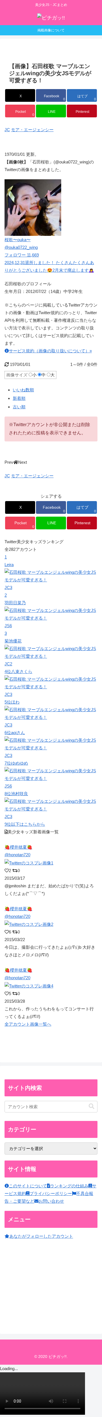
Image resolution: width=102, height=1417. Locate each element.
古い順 (19, 406)
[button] (91, 1106)
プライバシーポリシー (50, 1193)
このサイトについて (28, 1185)
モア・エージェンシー (32, 129)
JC (7, 129)
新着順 (19, 398)
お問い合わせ (51, 1201)
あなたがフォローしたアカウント (41, 1236)
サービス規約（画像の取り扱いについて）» (50, 350)
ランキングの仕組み (69, 1185)
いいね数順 (23, 389)
